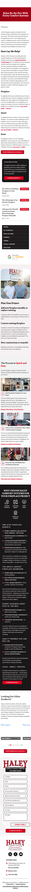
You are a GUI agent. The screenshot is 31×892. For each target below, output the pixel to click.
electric (8, 108)
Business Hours (12, 871)
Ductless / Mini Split (9, 244)
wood (25, 106)
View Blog (24, 189)
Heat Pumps (7, 247)
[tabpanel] (11, 732)
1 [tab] (10, 745)
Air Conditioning (8, 230)
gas (22, 106)
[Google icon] (10, 854)
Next (21, 745)
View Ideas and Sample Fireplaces (11, 479)
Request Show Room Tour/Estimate (12, 409)
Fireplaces (7, 237)
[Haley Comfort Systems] (15, 845)
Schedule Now (13, 178)
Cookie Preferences (20, 884)
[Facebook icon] (15, 854)
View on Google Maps (13, 867)
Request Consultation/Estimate (11, 444)
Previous (9, 745)
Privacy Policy (10, 884)
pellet (2, 108)
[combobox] (15, 791)
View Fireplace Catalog (12, 152)
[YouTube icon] (21, 854)
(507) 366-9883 (12, 874)
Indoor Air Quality (8, 233)
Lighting (6, 240)
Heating (6, 227)
